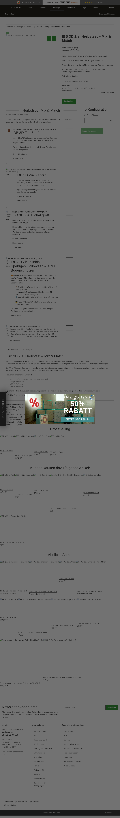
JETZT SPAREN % (78, 419)
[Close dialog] (92, 397)
